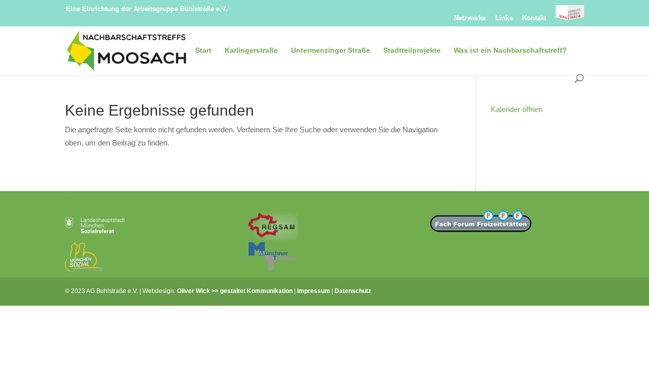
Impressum (313, 291)
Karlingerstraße (251, 50)
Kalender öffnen (517, 109)
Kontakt (534, 18)
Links (504, 18)
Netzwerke (470, 18)
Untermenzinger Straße (330, 50)
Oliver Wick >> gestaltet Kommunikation (235, 291)
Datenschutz (353, 291)
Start (203, 50)
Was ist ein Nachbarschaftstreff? (510, 50)
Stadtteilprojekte (412, 50)
